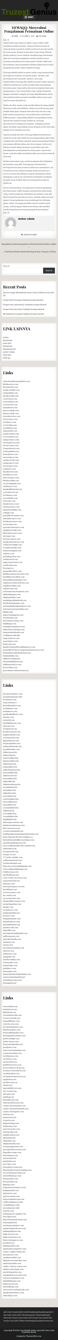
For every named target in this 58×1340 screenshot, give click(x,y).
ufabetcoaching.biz (11, 659)
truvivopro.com (10, 419)
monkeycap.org (10, 1082)
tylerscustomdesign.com (14, 1050)
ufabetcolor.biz (10, 776)
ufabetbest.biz (9, 793)
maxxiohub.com (10, 431)
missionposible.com (12, 1263)
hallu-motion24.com (12, 1237)
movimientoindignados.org (15, 933)
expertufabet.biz (10, 758)
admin (16, 36)
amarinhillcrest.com (12, 1088)
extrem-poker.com (11, 892)
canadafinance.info (11, 1205)
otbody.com (8, 1114)
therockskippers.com (13, 1240)
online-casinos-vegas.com (14, 1266)
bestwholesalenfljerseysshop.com (18, 840)
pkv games (33, 234)
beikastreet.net (10, 1009)
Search (6, 266)
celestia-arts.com (11, 1024)
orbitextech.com (10, 559)
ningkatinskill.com (11, 913)
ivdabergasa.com (10, 872)
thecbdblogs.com (10, 1287)
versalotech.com (10, 492)
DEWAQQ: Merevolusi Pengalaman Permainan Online (29, 29)
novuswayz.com (10, 466)
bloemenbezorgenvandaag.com (17, 1170)
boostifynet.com (10, 454)
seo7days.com (9, 1164)
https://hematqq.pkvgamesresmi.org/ (36, 1321)
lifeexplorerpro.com (12, 533)
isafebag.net (8, 1097)
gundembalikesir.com (13, 714)
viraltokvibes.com (11, 1074)
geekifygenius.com (11, 556)
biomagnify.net (9, 983)
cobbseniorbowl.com (12, 860)
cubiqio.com (8, 513)
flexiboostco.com (10, 384)
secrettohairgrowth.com (14, 1173)
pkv (5, 1312)
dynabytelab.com (10, 396)
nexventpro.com (10, 457)
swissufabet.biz (10, 767)
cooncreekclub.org (11, 1018)
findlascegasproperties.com (16, 574)
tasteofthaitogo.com (12, 1176)
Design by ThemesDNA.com (29, 1336)
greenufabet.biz (10, 773)
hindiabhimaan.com (11, 1281)
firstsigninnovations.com (14, 1036)
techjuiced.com (10, 729)
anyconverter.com (11, 1129)
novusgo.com (9, 536)
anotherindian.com (11, 959)
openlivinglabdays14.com (14, 843)
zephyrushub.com (11, 390)
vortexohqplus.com (12, 483)
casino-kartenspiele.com (14, 1106)
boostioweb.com (10, 387)
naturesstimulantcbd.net (14, 977)
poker (6, 337)
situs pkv (7, 343)
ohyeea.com (8, 951)
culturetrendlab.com (12, 545)
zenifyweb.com (10, 565)
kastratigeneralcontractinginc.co (18, 837)
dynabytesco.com (11, 504)
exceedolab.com (10, 498)
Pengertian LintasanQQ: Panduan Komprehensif (24, 305)
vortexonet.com (10, 405)
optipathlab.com (10, 393)
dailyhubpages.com (12, 594)
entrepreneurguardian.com (15, 609)
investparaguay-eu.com (13, 886)
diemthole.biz (9, 1138)
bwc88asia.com (10, 889)
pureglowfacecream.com (14, 1149)
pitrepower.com (10, 1255)
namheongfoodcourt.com (14, 1228)
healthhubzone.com (12, 723)
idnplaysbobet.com (11, 597)
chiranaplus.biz (10, 1222)
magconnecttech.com (12, 562)
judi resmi (23, 1312)
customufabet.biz (11, 799)
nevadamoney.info (11, 1208)
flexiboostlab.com (11, 481)
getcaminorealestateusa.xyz (16, 670)
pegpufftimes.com (11, 1021)
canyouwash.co (10, 703)
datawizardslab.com (12, 510)
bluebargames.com (11, 1030)
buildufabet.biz (10, 819)
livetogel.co (8, 568)
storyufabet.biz (10, 802)
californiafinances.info (13, 1202)
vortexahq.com (10, 425)
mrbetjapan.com (10, 1155)
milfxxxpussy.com (11, 936)
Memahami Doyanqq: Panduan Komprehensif (23, 314)
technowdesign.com (12, 863)
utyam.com (8, 945)
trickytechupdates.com (13, 1278)
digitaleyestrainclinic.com (14, 1260)
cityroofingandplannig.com (15, 869)
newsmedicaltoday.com (13, 632)
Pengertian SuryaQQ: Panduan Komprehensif (23, 309)
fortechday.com (10, 667)
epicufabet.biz (9, 805)
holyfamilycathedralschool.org (17, 653)
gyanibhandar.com (11, 749)
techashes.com (9, 700)
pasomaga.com (9, 971)
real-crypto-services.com (14, 878)
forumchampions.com (13, 1027)
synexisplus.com (10, 402)
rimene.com (8, 1211)
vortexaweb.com (10, 437)
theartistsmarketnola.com (15, 1220)
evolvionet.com (10, 399)
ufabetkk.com (9, 1141)
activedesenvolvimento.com (16, 591)
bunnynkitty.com (10, 1179)
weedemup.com (10, 618)
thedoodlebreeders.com (14, 901)
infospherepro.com (12, 518)
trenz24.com (8, 1120)
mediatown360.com (12, 1257)
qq (38, 1315)
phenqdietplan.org (11, 925)
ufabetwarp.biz (10, 752)
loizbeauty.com (10, 1126)
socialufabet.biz (10, 787)
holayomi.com (9, 644)
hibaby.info (8, 612)
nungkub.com (9, 957)
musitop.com (9, 942)
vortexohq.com (10, 524)
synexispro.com (10, 641)
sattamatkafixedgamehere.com (17, 606)
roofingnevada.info (11, 635)
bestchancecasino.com (13, 621)
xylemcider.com (10, 962)
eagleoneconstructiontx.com (16, 583)
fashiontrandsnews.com (14, 825)
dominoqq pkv (9, 349)
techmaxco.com (10, 495)
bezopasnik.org (10, 1182)
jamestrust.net (9, 1117)
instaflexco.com (10, 475)
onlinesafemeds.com (12, 746)
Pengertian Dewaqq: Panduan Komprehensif (23, 300)
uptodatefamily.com (12, 939)
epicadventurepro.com (13, 527)
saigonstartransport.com (14, 1187)
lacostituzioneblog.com (13, 948)
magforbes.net (9, 1079)
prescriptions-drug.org (13, 1068)
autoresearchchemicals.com (16, 1290)
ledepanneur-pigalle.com (14, 1214)
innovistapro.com (11, 478)
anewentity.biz (9, 1158)
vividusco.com (9, 422)
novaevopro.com (10, 445)
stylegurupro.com (11, 507)
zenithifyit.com (10, 428)
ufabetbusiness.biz (11, 770)
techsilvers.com (10, 910)
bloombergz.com (10, 1100)
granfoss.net (8, 1243)
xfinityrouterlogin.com (13, 1269)
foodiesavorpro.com (12, 521)
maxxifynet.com (10, 408)
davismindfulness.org (13, 662)
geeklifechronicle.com (13, 515)
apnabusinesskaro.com (13, 1293)
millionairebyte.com (12, 664)
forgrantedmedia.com (13, 1044)
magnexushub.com (11, 735)
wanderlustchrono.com (13, 542)
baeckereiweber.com (12, 694)
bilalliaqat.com (9, 624)
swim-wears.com (10, 1041)
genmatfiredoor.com (12, 571)
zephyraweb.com (11, 434)
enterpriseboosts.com (13, 1103)
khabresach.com (10, 1284)
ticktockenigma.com (12, 551)
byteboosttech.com (11, 732)
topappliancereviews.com (15, 1275)
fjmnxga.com (8, 1185)
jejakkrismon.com (11, 1135)
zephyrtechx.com (11, 460)
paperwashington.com (13, 615)
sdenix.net (7, 1085)
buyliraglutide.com (11, 743)
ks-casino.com (9, 895)
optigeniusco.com (11, 440)
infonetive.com (10, 1193)
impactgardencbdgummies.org (17, 974)
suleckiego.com (10, 1296)
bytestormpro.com (11, 539)
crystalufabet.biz (10, 808)
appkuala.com (9, 1161)
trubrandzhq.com (11, 451)
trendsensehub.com (12, 548)
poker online (9, 352)
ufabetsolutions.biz (11, 784)
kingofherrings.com (12, 1152)
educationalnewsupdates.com (16, 381)
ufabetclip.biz (9, 755)
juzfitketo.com (9, 968)
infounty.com (9, 884)
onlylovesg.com (10, 589)
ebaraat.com (8, 726)
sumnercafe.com (10, 927)
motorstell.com (10, 1062)
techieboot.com (10, 711)
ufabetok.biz (8, 811)
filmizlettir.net (9, 1012)
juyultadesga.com (11, 875)
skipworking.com (11, 1123)
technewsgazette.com (13, 1147)
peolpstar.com (9, 1047)
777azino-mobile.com (13, 857)
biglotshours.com (11, 741)
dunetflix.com (9, 930)
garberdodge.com (11, 1039)
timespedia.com (10, 1132)
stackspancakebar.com (13, 1225)
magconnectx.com (11, 638)
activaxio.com (9, 501)
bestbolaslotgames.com (13, 603)
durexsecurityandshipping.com (17, 866)
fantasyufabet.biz (11, 761)
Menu (30, 17)
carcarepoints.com (11, 898)
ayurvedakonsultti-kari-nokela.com (19, 846)
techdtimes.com (10, 708)
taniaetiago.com (10, 965)
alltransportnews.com (13, 822)
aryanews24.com (10, 852)
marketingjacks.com (12, 1272)
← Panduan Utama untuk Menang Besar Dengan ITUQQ (29, 252)
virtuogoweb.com (11, 738)
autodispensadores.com (14, 627)
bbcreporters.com (11, 828)
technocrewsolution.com (14, 1071)
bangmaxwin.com (11, 1190)
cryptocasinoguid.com (13, 831)
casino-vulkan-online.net (14, 1252)
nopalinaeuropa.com (12, 980)
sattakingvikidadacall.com (14, 600)
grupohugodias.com (12, 904)
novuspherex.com (11, 443)
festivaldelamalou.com (13, 1033)
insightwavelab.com (12, 530)
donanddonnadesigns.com (14, 580)
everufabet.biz (9, 814)
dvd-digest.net (9, 1217)
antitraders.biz (10, 849)
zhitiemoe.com (9, 954)
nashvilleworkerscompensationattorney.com (23, 650)
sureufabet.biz (9, 796)
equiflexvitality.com (12, 586)
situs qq (6, 358)
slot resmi (12, 1312)
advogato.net (9, 1094)
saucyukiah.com (10, 1006)
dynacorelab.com (11, 413)
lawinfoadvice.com (11, 922)
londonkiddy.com (10, 656)
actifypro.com (9, 469)
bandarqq (33, 1312)
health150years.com (12, 1065)
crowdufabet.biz (10, 816)
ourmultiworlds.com (12, 1015)
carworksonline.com (12, 1053)
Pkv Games (42, 36)
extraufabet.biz (10, 778)
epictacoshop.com (11, 1196)
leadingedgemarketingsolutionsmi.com (20, 834)
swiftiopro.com (10, 486)
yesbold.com (8, 720)
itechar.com (8, 717)
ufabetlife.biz (9, 781)
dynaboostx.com (10, 472)
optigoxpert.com (10, 463)
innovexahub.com (11, 410)
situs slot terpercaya (13, 1318)
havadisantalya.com (12, 705)
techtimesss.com (10, 1056)
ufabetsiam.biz (9, 764)
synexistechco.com (11, 416)
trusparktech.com (11, 448)
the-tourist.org (10, 1091)
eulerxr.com (8, 554)
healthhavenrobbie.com (13, 577)
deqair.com (8, 907)
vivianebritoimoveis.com (14, 1076)
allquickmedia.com (11, 1144)
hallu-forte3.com (10, 1234)
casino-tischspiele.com (13, 1112)
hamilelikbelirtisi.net (12, 489)
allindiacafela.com (11, 1246)
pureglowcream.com (12, 1167)
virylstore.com (10, 1059)
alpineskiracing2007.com (14, 1249)
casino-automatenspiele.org (15, 1109)
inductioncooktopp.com (13, 630)
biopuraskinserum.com (13, 1199)
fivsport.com (9, 916)
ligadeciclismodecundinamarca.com (19, 647)
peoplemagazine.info (12, 697)
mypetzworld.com (11, 881)
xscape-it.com (9, 854)
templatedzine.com (12, 919)
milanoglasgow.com (12, 1231)
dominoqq (7, 340)
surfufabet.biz (9, 790)
